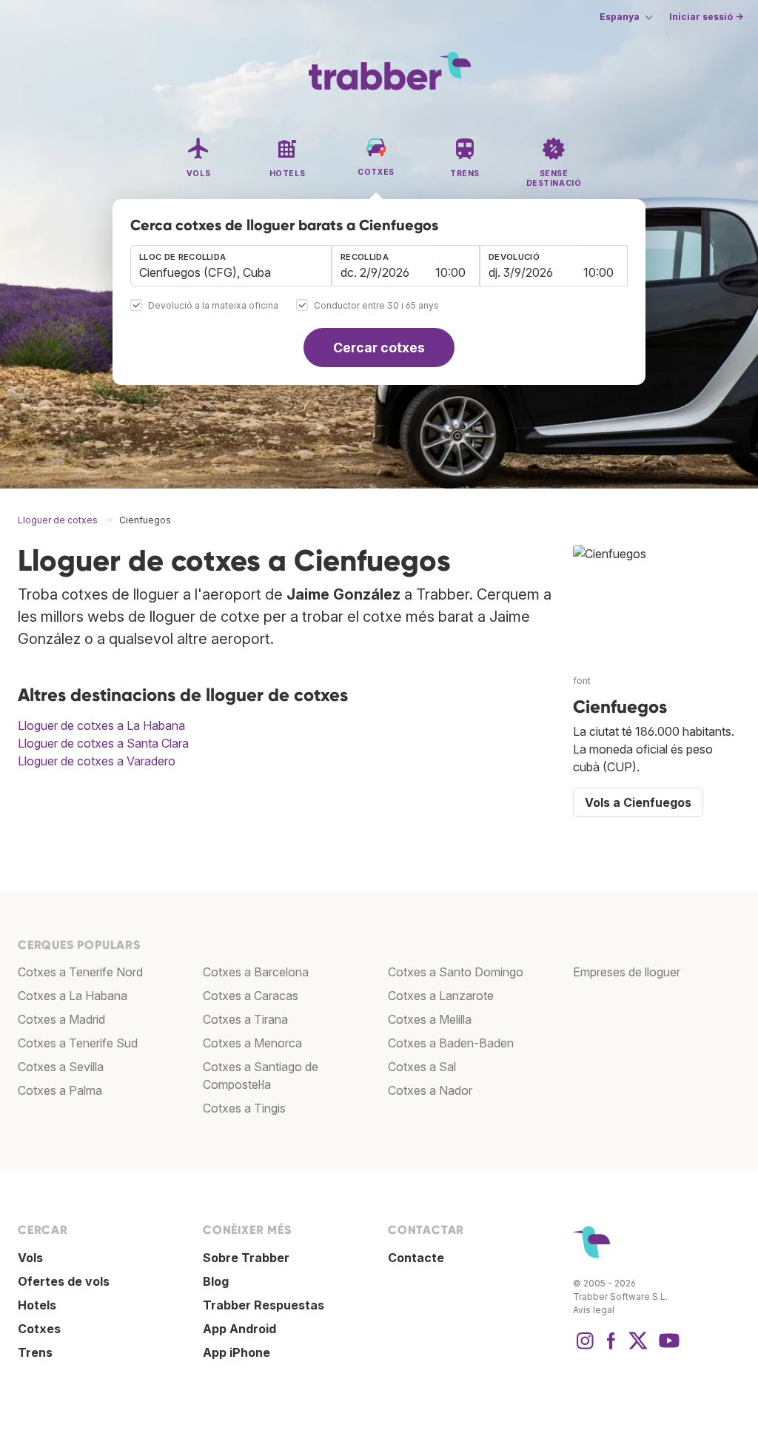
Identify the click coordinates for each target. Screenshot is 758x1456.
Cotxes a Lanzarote (441, 995)
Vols (30, 1257)
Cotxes (39, 1328)
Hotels (37, 1305)
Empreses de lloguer (626, 971)
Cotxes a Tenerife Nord (80, 971)
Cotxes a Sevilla (61, 1066)
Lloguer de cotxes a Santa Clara (103, 743)
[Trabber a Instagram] (585, 1348)
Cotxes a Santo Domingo (455, 971)
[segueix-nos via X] (638, 1348)
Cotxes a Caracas (250, 995)
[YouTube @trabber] (667, 1348)
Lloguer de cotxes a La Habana (101, 725)
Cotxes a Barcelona (256, 971)
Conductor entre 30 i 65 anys (376, 306)
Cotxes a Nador (430, 1090)
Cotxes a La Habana (72, 995)
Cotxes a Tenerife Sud (78, 1043)
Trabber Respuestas (263, 1305)
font (582, 680)
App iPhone (236, 1352)
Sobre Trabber (246, 1257)
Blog (216, 1281)
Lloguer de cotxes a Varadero (96, 761)
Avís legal (593, 1309)
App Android (239, 1328)
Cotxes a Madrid (61, 1019)
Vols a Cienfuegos (638, 802)
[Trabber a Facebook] (611, 1348)
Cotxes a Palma (60, 1090)
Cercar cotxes (379, 347)
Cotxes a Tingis (244, 1108)
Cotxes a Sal (422, 1066)
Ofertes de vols (64, 1281)
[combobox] (231, 265)
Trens (35, 1352)
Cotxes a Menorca (252, 1043)
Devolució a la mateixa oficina (213, 306)
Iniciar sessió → (706, 16)
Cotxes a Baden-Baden (451, 1043)
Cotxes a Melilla (430, 1019)
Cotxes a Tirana (245, 1019)
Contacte (416, 1257)
